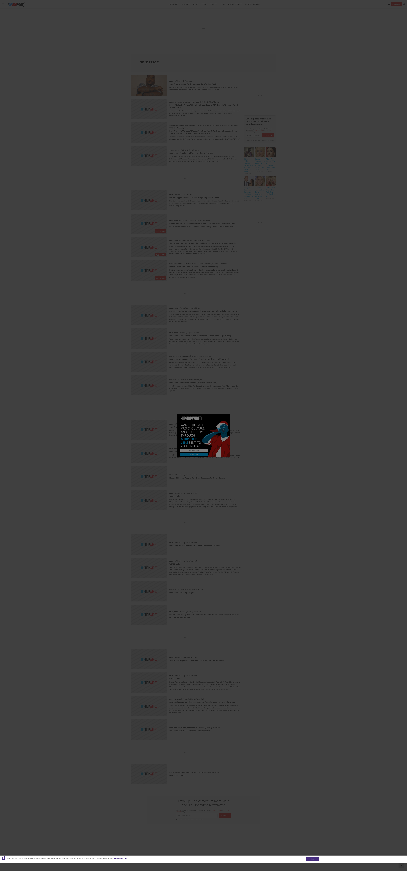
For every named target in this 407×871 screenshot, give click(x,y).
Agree (313, 859)
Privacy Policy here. (120, 858)
